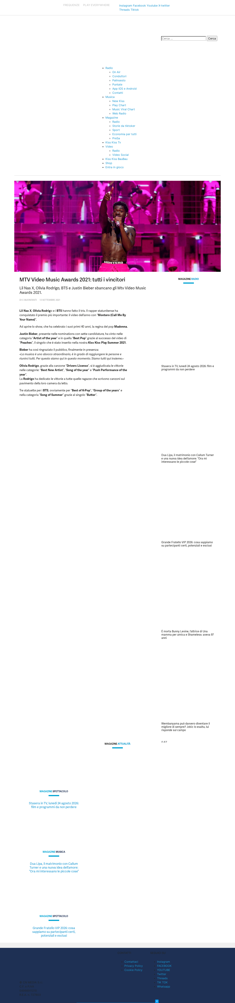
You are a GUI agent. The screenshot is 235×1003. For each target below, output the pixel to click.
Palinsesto (119, 80)
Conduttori (119, 76)
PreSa (116, 138)
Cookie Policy (133, 970)
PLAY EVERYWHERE (96, 5)
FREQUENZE (71, 5)
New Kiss (118, 101)
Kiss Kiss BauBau (116, 159)
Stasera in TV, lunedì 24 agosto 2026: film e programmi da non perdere (187, 367)
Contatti (117, 92)
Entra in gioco (114, 167)
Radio (109, 68)
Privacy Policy (133, 965)
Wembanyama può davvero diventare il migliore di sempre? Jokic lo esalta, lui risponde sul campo (185, 727)
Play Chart (119, 105)
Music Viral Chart (123, 109)
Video (109, 146)
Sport (116, 130)
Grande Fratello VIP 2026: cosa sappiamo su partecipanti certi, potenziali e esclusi (187, 543)
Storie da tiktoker (123, 126)
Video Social (120, 154)
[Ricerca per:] (183, 38)
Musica (110, 97)
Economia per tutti (124, 134)
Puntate (117, 84)
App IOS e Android (124, 88)
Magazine (111, 117)
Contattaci (131, 961)
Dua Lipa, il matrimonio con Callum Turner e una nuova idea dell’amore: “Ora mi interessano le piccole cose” (187, 458)
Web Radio (119, 113)
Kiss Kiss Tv (113, 142)
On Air (116, 72)
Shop (108, 163)
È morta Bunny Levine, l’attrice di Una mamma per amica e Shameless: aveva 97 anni (187, 635)
